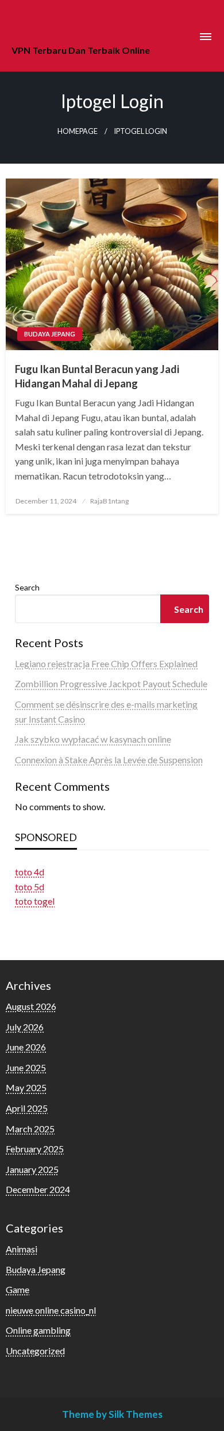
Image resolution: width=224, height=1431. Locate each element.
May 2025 (26, 1087)
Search (27, 587)
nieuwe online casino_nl (51, 1310)
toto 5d (29, 886)
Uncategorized (35, 1350)
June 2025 (26, 1067)
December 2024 (38, 1189)
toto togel (35, 900)
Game (17, 1289)
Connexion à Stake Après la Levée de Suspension (109, 759)
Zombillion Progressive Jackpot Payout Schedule (111, 683)
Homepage (77, 131)
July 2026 (25, 1026)
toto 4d (29, 871)
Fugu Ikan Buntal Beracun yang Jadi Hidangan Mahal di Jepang (97, 376)
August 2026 (31, 1006)
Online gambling (38, 1330)
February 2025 (35, 1148)
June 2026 (26, 1046)
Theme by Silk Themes (112, 1414)
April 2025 (27, 1108)
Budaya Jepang (49, 334)
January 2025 (32, 1169)
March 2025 (30, 1128)
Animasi (21, 1248)
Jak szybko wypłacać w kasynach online (93, 739)
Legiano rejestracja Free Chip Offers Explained (106, 663)
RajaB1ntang (109, 501)
